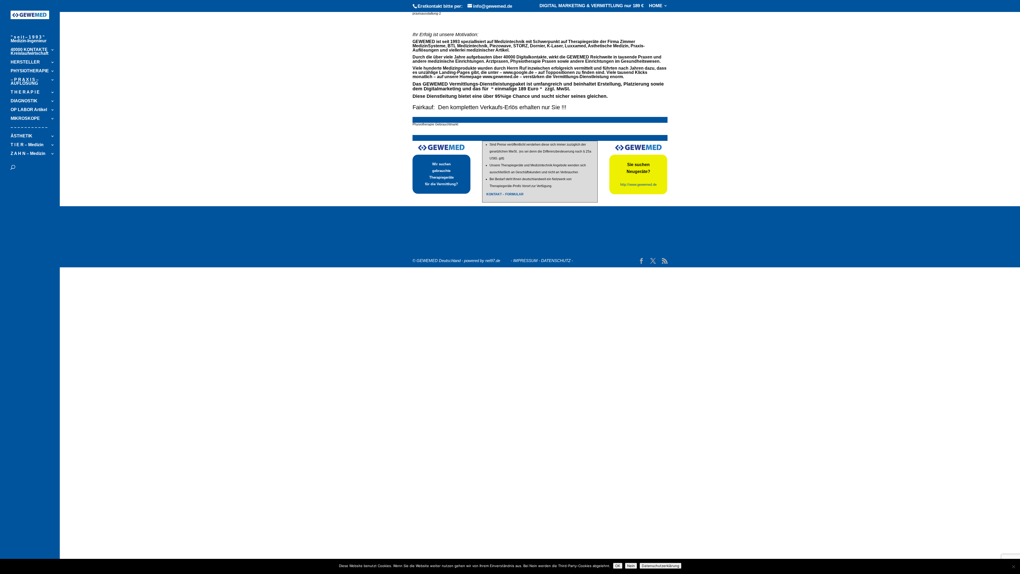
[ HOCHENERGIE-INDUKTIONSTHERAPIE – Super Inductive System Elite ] (485, 216)
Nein (631, 566)
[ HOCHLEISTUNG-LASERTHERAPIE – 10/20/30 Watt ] (599, 232)
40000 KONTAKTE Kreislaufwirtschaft (29, 52)
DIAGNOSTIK (24, 101)
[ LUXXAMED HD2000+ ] (595, 244)
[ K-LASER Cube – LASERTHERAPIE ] (450, 236)
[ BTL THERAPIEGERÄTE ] (544, 212)
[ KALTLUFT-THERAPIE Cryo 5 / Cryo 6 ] (523, 244)
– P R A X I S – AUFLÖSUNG (25, 82)
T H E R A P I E (25, 92)
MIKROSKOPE (25, 119)
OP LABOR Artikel (29, 110)
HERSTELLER (25, 62)
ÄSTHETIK (21, 136)
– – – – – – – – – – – (29, 127)
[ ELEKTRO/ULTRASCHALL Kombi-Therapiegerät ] (546, 236)
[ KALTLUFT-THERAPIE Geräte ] (444, 244)
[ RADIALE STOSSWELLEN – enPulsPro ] (453, 224)
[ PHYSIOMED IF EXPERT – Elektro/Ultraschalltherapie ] (591, 240)
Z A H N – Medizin (28, 154)
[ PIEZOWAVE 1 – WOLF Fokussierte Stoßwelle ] (459, 228)
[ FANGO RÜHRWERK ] (435, 248)
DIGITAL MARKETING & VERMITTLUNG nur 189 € (591, 5)
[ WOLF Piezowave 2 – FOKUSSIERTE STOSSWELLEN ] (558, 224)
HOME (655, 5)
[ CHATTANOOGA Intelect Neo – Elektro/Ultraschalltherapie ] (470, 240)
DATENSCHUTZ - (557, 260)
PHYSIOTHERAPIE (30, 71)
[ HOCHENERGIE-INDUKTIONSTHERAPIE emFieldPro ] (467, 220)
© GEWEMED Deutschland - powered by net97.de (456, 260)
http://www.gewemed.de (638, 185)
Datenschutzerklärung (660, 566)
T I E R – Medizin (27, 145)
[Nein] (1013, 566)
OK (617, 566)
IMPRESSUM (525, 260)
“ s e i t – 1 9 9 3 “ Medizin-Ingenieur (28, 39)
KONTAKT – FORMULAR (505, 194)
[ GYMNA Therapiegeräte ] (611, 212)
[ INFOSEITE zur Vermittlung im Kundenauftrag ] (463, 212)
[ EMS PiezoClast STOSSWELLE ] (445, 232)
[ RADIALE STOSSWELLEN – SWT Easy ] (571, 220)
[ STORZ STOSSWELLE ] (512, 232)
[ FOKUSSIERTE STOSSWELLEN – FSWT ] (557, 228)
